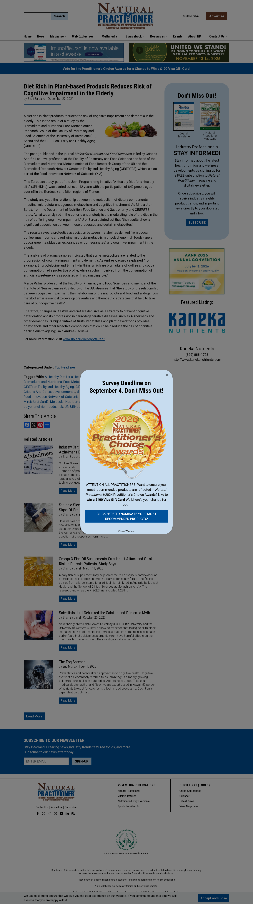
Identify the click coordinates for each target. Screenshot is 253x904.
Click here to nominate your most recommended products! (126, 516)
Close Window (126, 531)
